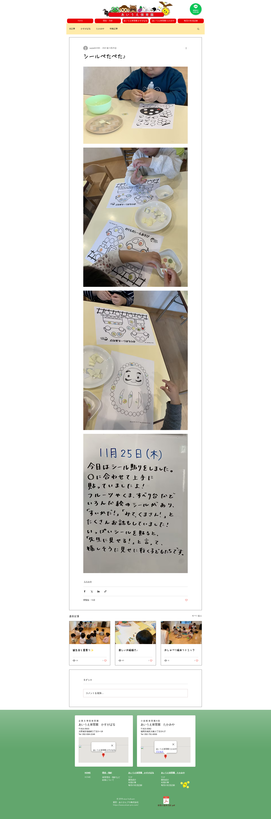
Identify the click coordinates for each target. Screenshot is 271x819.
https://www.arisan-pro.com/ (125, 805)
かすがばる (86, 29)
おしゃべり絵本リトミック (179, 650)
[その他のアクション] (186, 48)
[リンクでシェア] (105, 591)
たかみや (100, 29)
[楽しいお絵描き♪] (135, 632)
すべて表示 (197, 616)
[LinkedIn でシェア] (98, 591)
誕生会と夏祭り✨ (83, 650)
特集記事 (114, 29)
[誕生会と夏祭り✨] (89, 632)
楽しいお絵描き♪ (128, 650)
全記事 (72, 29)
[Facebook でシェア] (84, 591)
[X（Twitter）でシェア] (91, 591)
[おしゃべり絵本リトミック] (181, 632)
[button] (108, 21)
